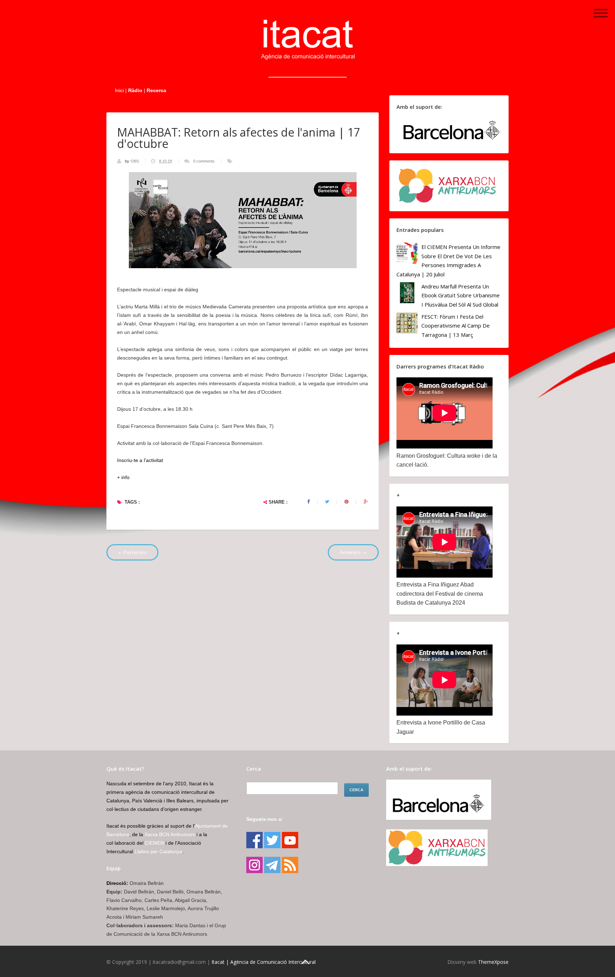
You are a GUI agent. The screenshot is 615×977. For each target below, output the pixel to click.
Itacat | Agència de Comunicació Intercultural (263, 962)
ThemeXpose (493, 962)
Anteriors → (353, 552)
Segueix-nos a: (264, 819)
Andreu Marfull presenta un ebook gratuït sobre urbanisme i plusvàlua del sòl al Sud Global (460, 295)
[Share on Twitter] (327, 501)
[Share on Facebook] (308, 501)
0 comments (204, 161)
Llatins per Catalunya (158, 851)
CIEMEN (154, 843)
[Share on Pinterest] (346, 501)
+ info (123, 477)
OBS (135, 161)
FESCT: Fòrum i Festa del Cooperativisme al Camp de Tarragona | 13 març (455, 325)
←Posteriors (132, 552)
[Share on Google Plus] (366, 501)
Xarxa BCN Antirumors (169, 834)
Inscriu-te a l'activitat (140, 460)
